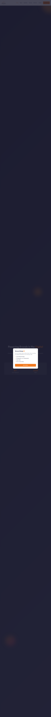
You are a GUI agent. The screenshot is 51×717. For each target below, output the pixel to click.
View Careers (25, 365)
